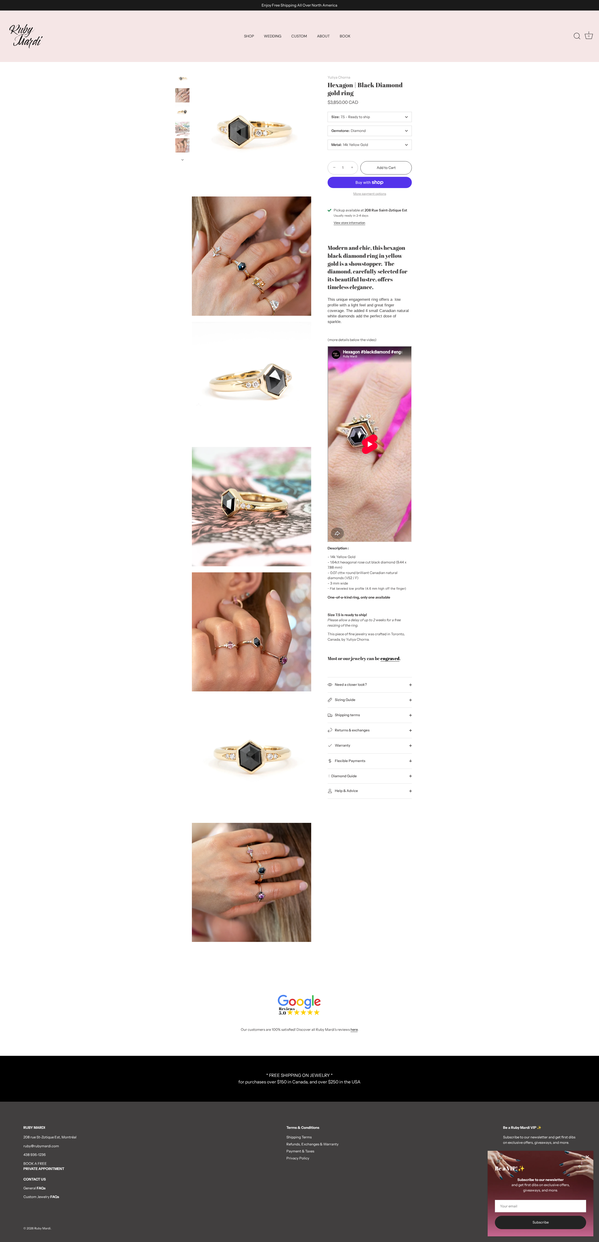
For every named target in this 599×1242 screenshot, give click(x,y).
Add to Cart (386, 167)
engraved (389, 658)
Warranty (342, 745)
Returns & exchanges (351, 730)
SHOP (249, 36)
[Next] (182, 160)
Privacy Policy (297, 1158)
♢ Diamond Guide (342, 776)
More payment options (369, 194)
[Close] (587, 1157)
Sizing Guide (344, 699)
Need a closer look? (350, 684)
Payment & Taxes (300, 1151)
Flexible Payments (349, 760)
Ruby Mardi (42, 1228)
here (354, 1029)
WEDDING (272, 36)
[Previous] (182, 67)
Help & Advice (346, 790)
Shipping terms (347, 715)
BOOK (345, 36)
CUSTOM (299, 36)
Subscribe (541, 1222)
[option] (182, 79)
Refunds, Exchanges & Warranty (312, 1144)
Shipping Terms (299, 1137)
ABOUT (323, 36)
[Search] (577, 36)
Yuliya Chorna (339, 77)
